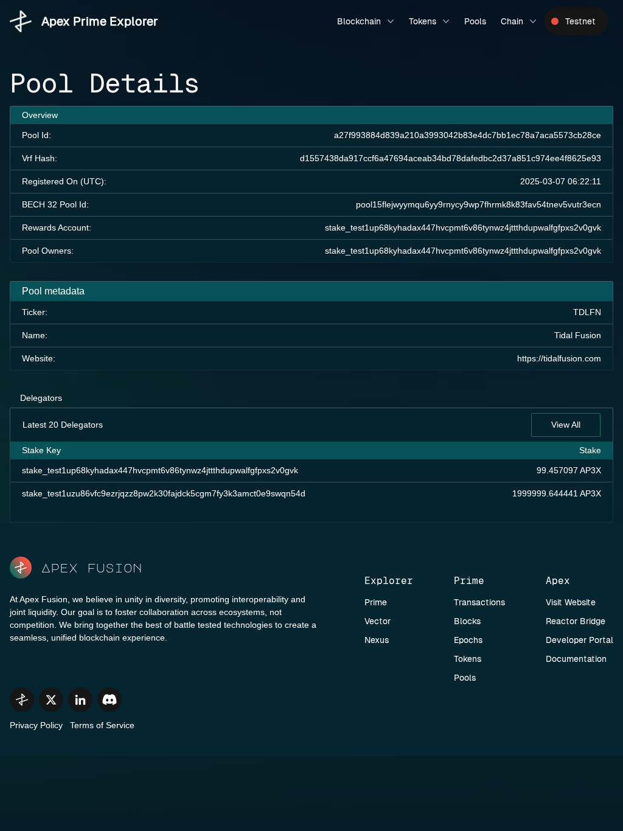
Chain (512, 21)
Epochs (468, 640)
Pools (475, 21)
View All (565, 424)
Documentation (576, 659)
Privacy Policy (36, 725)
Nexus (376, 640)
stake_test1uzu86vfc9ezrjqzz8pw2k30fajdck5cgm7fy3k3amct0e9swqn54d (163, 493)
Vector (377, 621)
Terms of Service (102, 725)
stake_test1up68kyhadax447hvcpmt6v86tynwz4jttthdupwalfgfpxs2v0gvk (463, 227)
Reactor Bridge (575, 621)
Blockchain (359, 21)
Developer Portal (579, 640)
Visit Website (571, 602)
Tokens (422, 21)
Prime (375, 602)
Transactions (479, 602)
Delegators (41, 398)
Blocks (467, 621)
